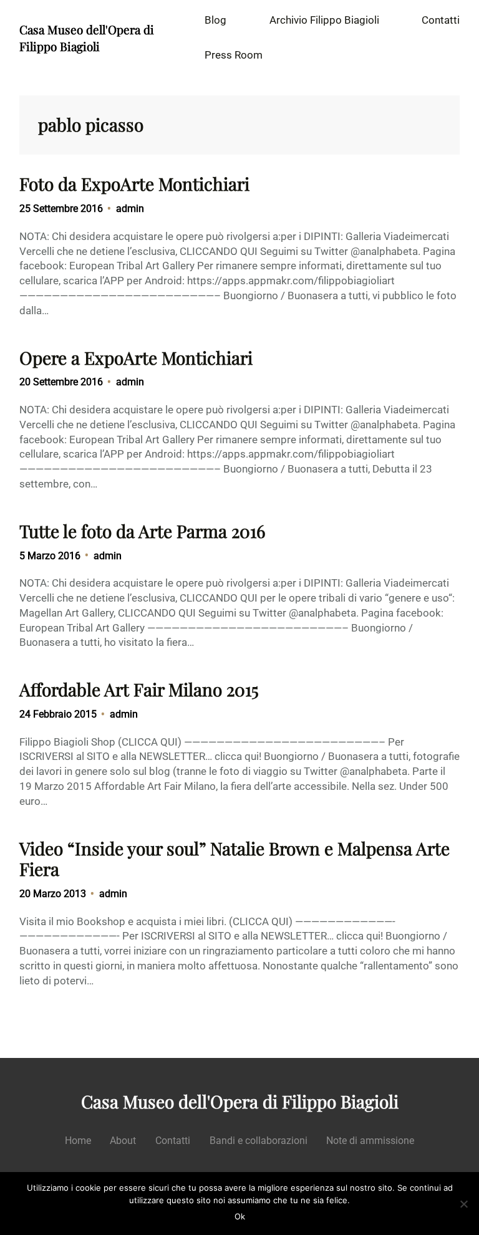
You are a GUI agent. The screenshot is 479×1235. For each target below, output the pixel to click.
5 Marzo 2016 (49, 556)
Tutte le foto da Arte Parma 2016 (142, 531)
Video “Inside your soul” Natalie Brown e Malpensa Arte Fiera (234, 859)
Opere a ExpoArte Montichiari (136, 357)
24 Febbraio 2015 (58, 714)
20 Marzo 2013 (52, 894)
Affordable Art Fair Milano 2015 (139, 689)
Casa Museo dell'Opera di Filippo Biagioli (86, 37)
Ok (240, 1216)
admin (130, 208)
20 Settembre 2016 (61, 382)
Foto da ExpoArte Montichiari (134, 184)
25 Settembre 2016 (61, 208)
